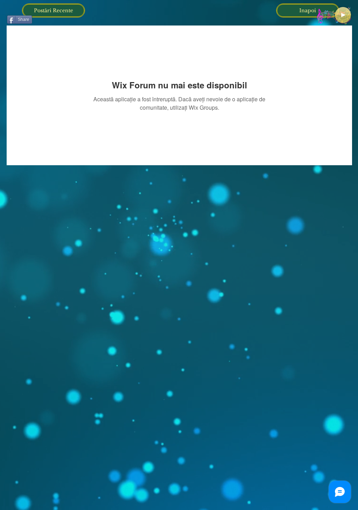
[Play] (343, 15)
